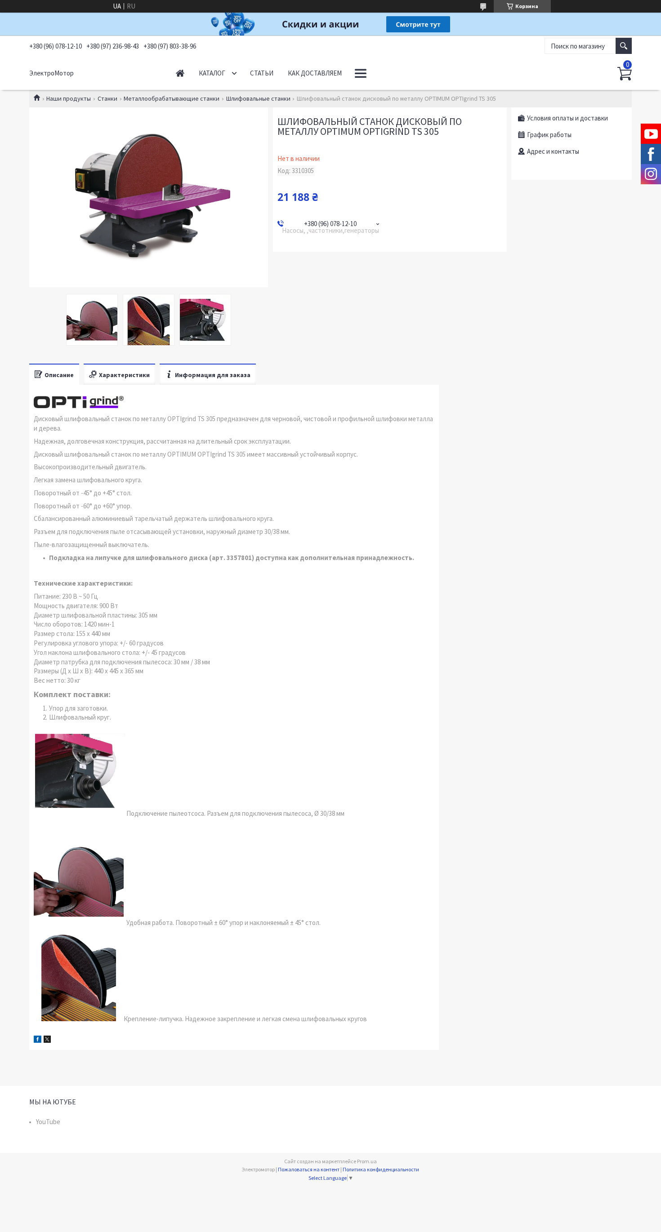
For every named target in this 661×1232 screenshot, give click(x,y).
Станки (107, 98)
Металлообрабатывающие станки (171, 98)
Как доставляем (315, 73)
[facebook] (37, 1040)
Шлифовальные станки (258, 98)
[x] (47, 1040)
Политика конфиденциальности (381, 1169)
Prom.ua (367, 1161)
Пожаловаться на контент (308, 1169)
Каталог (212, 73)
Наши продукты (68, 98)
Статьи (261, 73)
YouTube (48, 1121)
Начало (180, 73)
